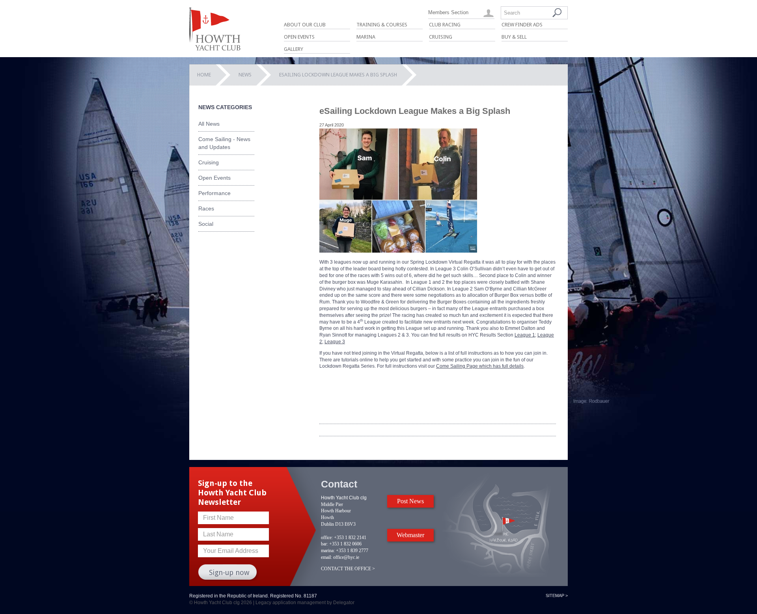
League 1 (525, 335)
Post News (410, 501)
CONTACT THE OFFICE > (348, 568)
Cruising (440, 37)
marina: (328, 550)
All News (209, 124)
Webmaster (410, 535)
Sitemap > (557, 595)
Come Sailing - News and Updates (224, 143)
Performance (214, 193)
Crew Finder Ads (522, 25)
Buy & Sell (514, 37)
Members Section (448, 12)
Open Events (299, 37)
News (245, 75)
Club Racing (445, 25)
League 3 (334, 341)
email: (326, 557)
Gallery (293, 49)
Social (205, 224)
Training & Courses (381, 25)
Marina (365, 37)
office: (327, 537)
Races (206, 208)
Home (204, 75)
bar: (324, 544)
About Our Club (305, 25)
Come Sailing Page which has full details (480, 366)
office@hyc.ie (346, 557)
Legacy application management (290, 602)
